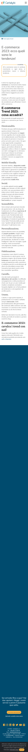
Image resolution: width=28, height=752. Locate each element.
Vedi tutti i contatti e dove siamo (14, 716)
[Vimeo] (24, 724)
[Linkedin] (10, 724)
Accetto (22, 749)
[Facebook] (4, 724)
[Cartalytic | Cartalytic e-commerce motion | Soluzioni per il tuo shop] (8, 3)
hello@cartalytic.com (15, 732)
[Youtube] (20, 724)
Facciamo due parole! (14, 712)
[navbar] (26, 2)
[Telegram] (13, 724)
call (3, 339)
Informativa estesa (14, 749)
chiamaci (8, 339)
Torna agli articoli (8, 39)
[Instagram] (7, 724)
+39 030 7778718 (15, 730)
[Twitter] (17, 724)
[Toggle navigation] (26, 2)
